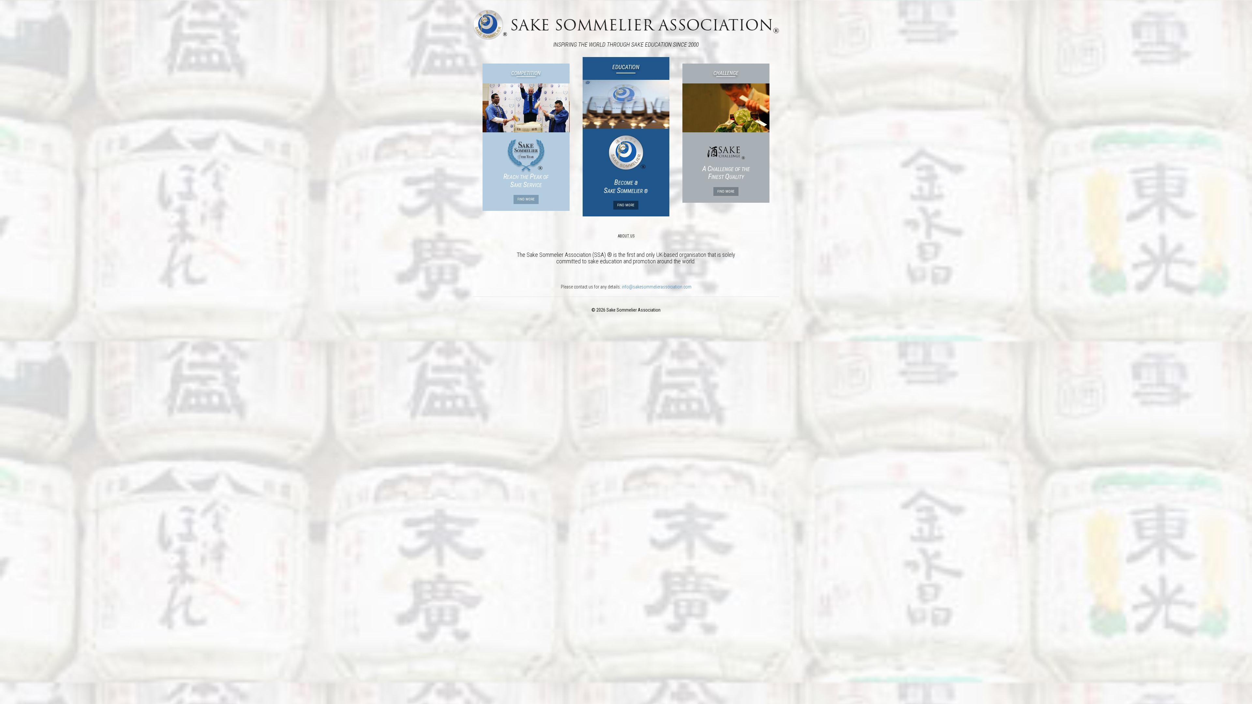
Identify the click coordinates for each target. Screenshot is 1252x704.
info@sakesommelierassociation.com (657, 286)
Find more (526, 199)
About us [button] (626, 236)
